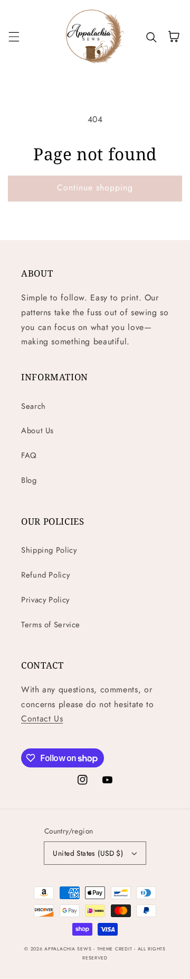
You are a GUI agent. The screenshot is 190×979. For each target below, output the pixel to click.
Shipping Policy (49, 550)
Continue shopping (95, 187)
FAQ (29, 455)
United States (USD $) (88, 853)
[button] (14, 36)
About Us (37, 430)
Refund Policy (45, 575)
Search (33, 406)
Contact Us (42, 718)
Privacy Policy (45, 600)
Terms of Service (50, 624)
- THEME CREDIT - (115, 949)
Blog (29, 480)
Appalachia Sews (67, 949)
